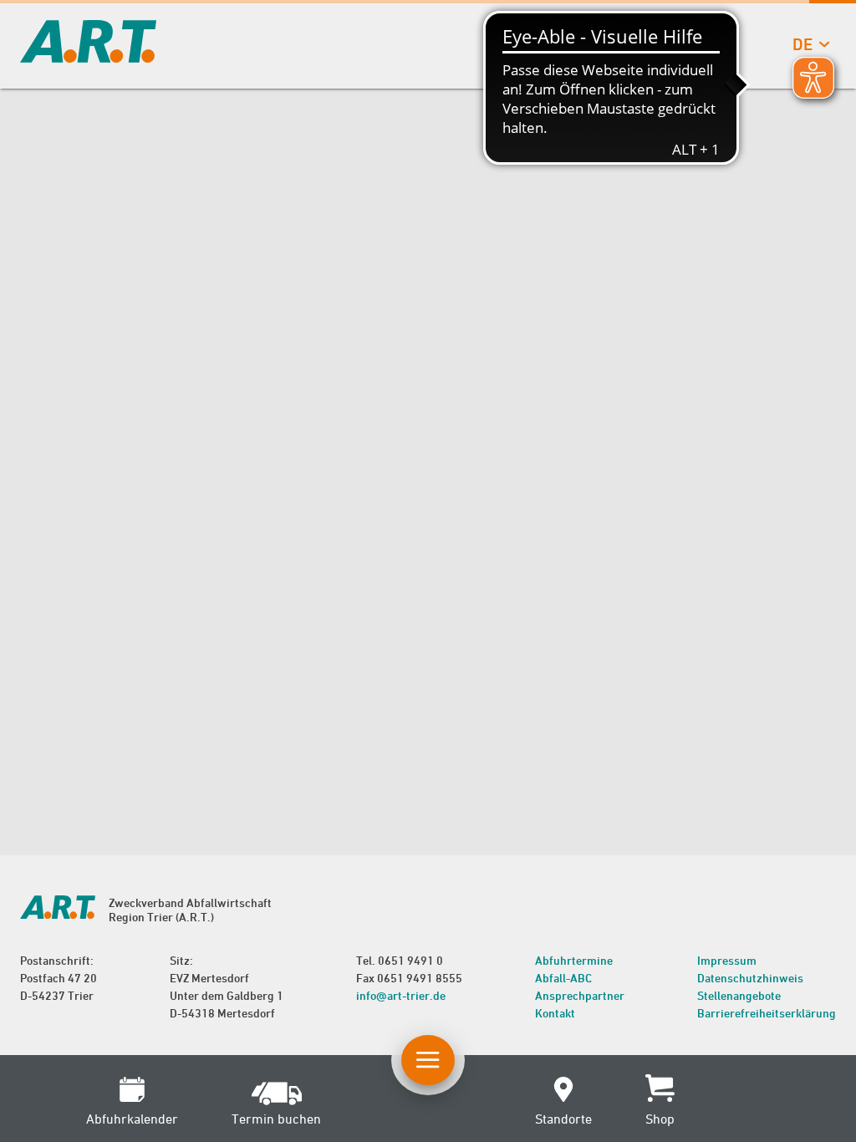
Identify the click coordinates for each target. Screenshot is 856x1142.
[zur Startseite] (88, 57)
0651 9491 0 (410, 960)
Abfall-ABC (563, 978)
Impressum (727, 960)
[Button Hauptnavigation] (428, 1060)
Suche (696, 44)
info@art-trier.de (401, 995)
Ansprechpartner (579, 995)
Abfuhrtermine (574, 960)
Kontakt (555, 1013)
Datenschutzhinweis (750, 978)
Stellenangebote (739, 995)
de (802, 44)
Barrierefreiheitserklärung (766, 1013)
